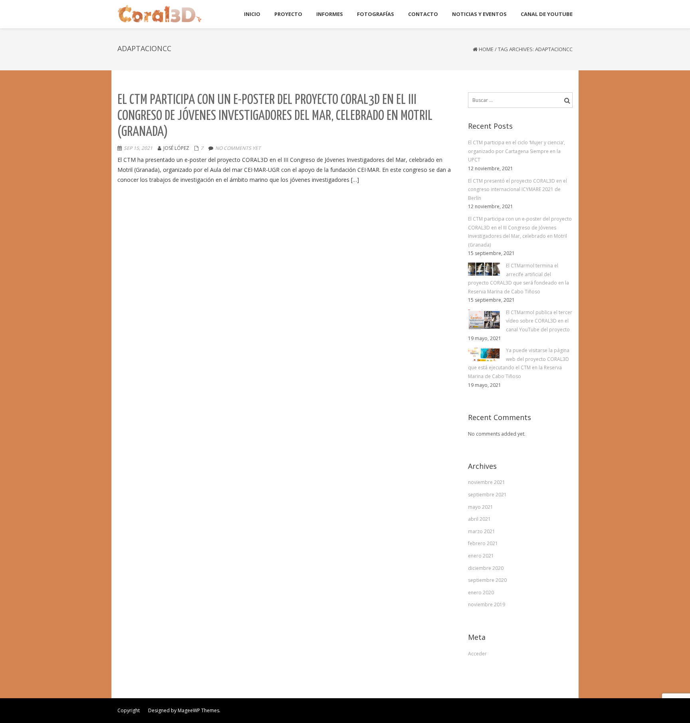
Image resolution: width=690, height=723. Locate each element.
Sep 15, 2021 (138, 148)
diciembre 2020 (486, 568)
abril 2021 (479, 519)
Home (486, 49)
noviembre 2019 (486, 604)
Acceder (477, 653)
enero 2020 (481, 592)
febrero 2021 (483, 543)
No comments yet (238, 148)
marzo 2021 (481, 531)
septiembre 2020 (487, 580)
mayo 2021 (480, 507)
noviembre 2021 (486, 482)
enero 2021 (481, 555)
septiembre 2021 (487, 494)
